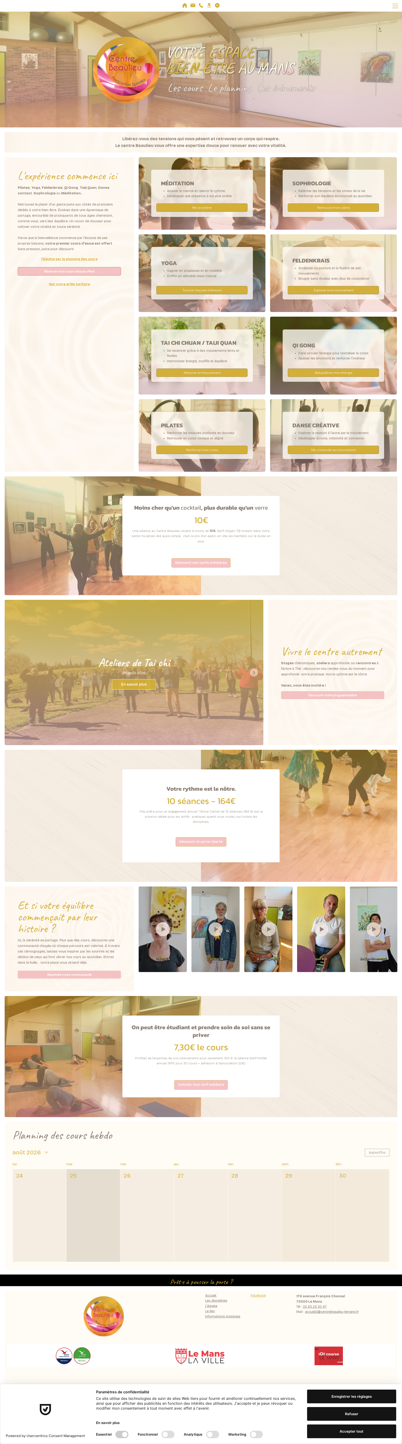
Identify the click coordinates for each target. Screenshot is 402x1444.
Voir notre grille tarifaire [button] (69, 284)
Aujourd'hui (377, 1153)
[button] (201, 563)
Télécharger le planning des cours (69, 259)
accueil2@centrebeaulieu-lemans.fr (332, 1312)
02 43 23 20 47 (315, 1307)
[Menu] (396, 5)
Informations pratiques (222, 1316)
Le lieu (210, 1311)
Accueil (211, 1296)
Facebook (258, 1296)
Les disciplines (216, 1301)
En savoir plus (134, 684)
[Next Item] (254, 672)
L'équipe (211, 1306)
